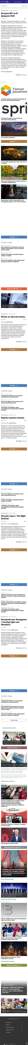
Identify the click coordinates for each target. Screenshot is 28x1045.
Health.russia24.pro (5, 901)
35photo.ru (3, 319)
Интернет (3, 405)
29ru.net (3, 144)
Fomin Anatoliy (5, 423)
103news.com (4, 881)
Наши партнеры (10, 1027)
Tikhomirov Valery (6, 524)
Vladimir (3, 322)
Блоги (2, 245)
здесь (21, 777)
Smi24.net (3, 751)
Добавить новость (15, 1019)
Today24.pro (4, 997)
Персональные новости (9, 728)
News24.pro (3, 82)
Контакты (8, 1032)
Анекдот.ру (4, 18)
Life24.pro (8, 768)
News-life (3, 292)
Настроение (4, 10)
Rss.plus (4, 730)
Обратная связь (9, 1029)
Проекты (8, 1025)
